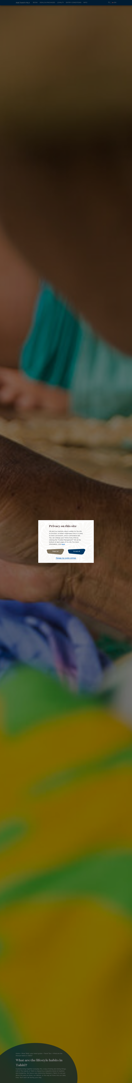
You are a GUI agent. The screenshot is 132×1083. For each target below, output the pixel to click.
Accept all (76, 551)
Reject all (55, 551)
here (63, 544)
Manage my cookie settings (66, 558)
